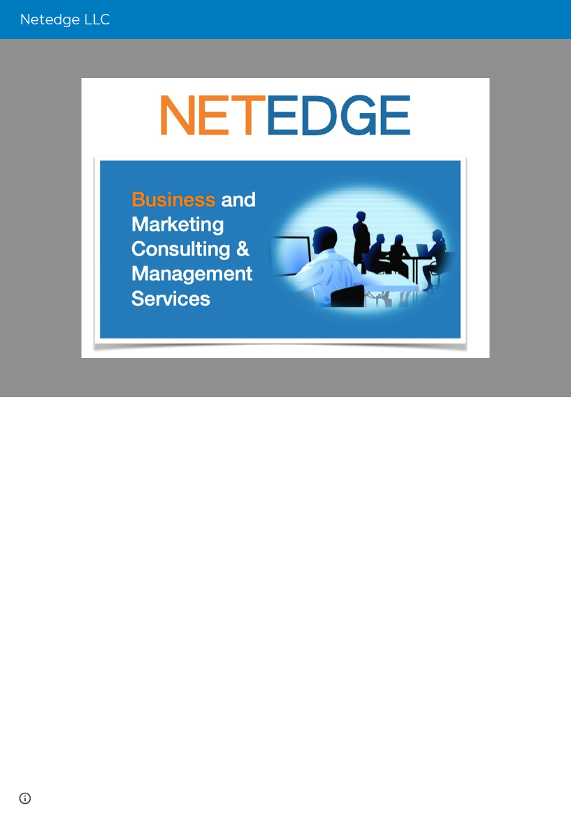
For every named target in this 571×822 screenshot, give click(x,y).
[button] (25, 798)
